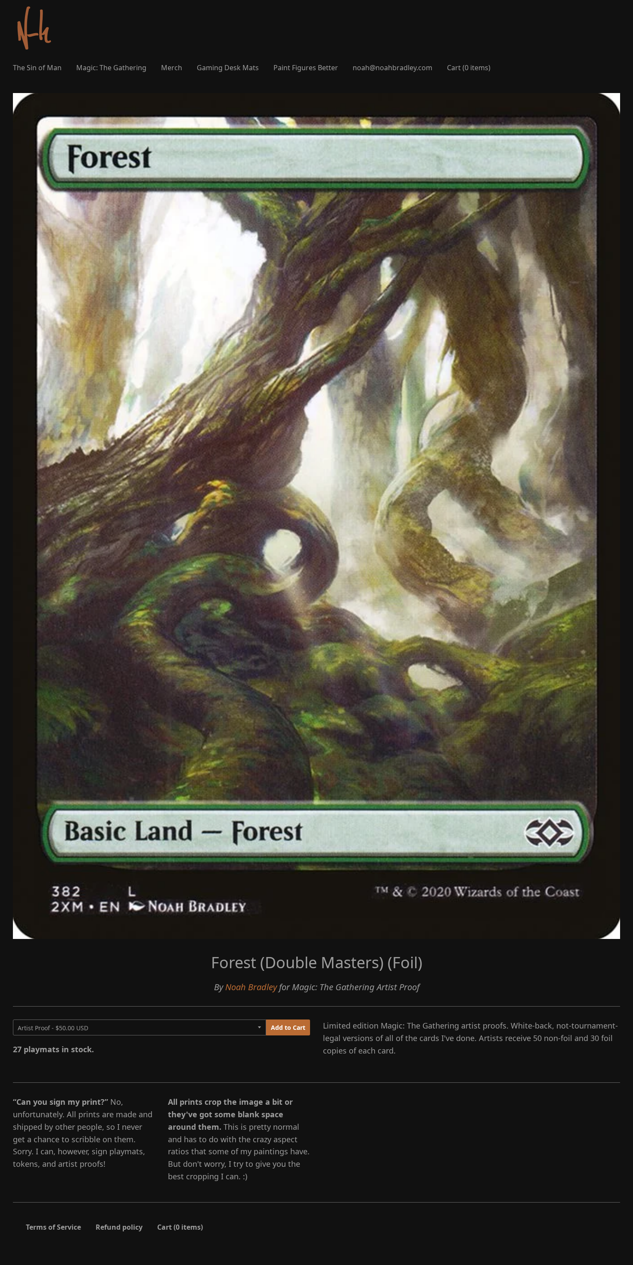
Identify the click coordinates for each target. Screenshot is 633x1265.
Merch (171, 67)
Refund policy (119, 1227)
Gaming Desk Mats (228, 67)
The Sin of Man (37, 67)
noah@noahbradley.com (392, 67)
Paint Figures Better (305, 67)
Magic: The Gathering (111, 67)
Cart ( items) (468, 67)
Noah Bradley (251, 987)
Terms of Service (53, 1227)
